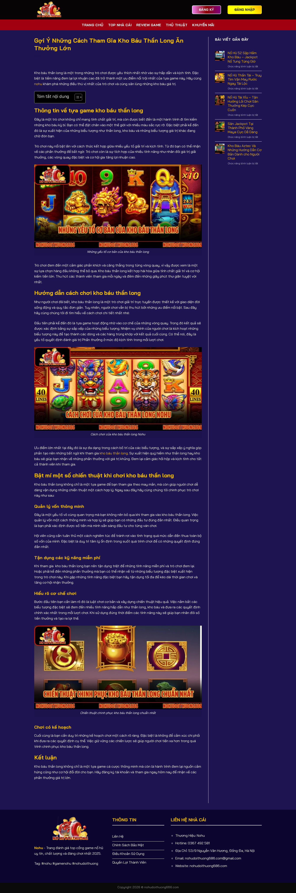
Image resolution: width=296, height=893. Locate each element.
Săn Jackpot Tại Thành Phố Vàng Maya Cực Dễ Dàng (242, 128)
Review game (148, 25)
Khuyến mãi (203, 25)
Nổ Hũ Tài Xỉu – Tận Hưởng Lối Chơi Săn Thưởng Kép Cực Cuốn (243, 103)
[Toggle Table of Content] (76, 97)
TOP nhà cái (120, 25)
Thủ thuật (176, 25)
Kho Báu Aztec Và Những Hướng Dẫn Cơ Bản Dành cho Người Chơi (245, 152)
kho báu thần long (114, 453)
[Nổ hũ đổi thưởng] (50, 9)
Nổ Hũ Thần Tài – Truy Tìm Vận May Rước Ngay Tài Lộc (245, 79)
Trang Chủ (92, 25)
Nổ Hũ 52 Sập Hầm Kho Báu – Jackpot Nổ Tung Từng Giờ (243, 57)
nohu (38, 84)
